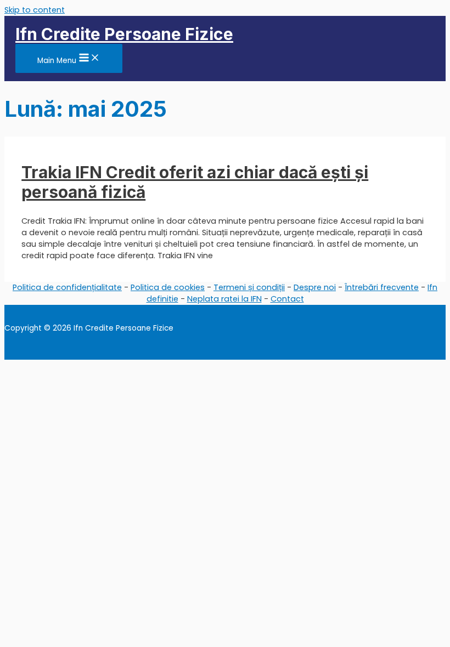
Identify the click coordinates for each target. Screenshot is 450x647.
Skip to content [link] (34, 9)
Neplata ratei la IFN (224, 298)
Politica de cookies (168, 287)
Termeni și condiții (249, 287)
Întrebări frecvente (382, 287)
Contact (287, 298)
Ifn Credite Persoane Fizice (124, 34)
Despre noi (315, 287)
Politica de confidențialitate (67, 287)
